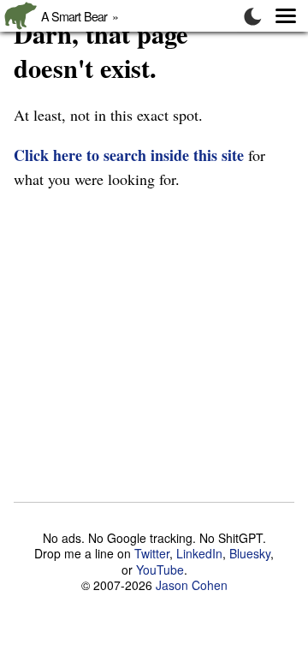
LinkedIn (199, 553)
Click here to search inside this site (129, 155)
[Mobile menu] (276, 16)
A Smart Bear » (82, 16)
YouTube (160, 569)
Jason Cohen (192, 584)
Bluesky (249, 553)
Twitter (151, 553)
